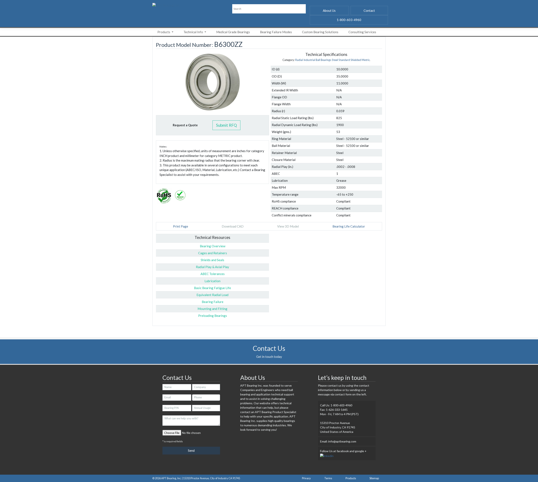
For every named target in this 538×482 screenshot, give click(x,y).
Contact (369, 10)
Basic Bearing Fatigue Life (212, 288)
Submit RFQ (226, 125)
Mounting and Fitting (212, 309)
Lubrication (212, 281)
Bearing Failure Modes (276, 32)
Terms (328, 478)
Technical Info (193, 32)
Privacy (306, 478)
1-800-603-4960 (349, 20)
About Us (329, 10)
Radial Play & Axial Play (212, 267)
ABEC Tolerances (212, 274)
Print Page (180, 226)
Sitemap (374, 478)
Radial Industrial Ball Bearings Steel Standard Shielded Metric (332, 60)
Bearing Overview (212, 246)
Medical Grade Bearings (233, 32)
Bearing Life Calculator (348, 226)
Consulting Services (362, 32)
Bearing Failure (212, 302)
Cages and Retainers (212, 253)
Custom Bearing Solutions (320, 32)
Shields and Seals (212, 260)
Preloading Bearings (212, 315)
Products (164, 32)
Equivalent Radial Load (212, 295)
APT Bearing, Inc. (171, 478)
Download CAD (233, 226)
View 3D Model (288, 226)
